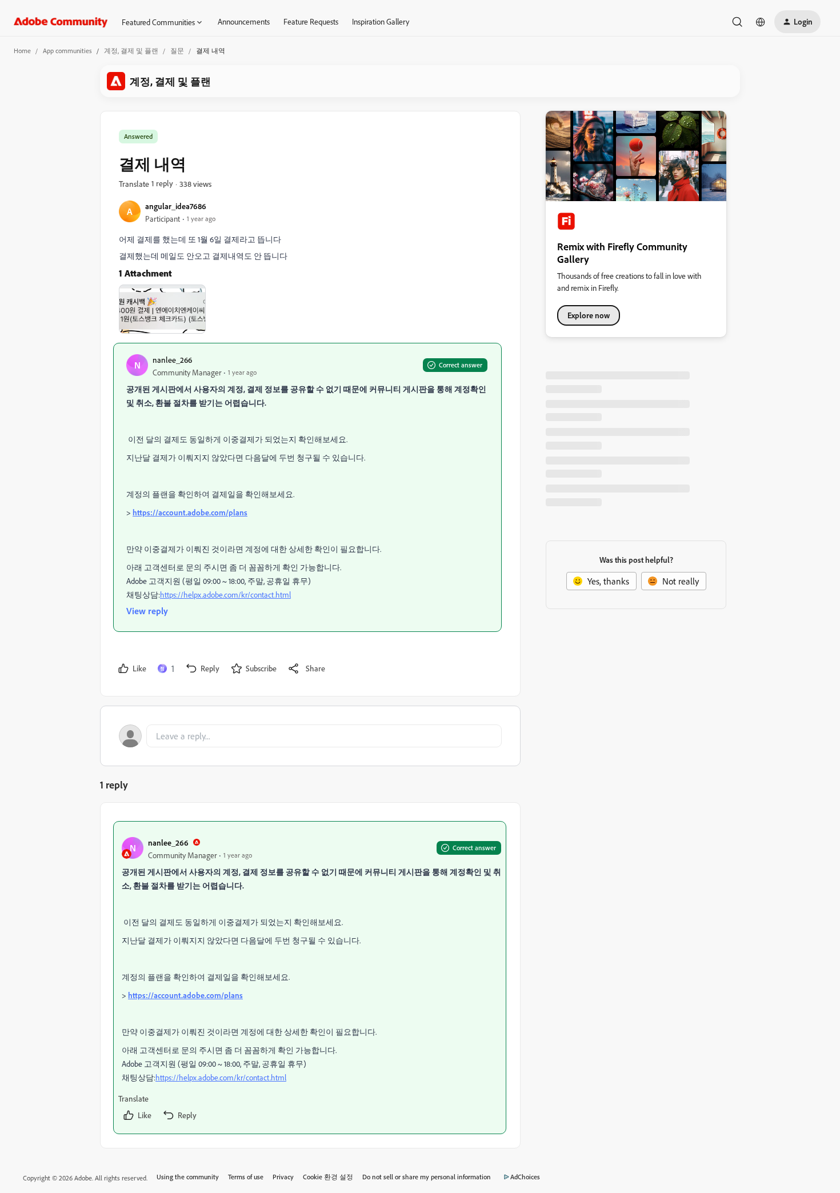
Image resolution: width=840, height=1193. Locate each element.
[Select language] (760, 22)
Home (22, 50)
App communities (67, 50)
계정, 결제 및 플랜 (131, 50)
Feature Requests (310, 21)
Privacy (283, 1176)
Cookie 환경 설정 (328, 1176)
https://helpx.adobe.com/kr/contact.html (225, 594)
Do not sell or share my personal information (426, 1176)
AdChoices (525, 1176)
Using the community (188, 1176)
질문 (177, 50)
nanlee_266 (172, 360)
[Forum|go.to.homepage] (61, 22)
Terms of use (245, 1176)
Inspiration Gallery (380, 21)
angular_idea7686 (175, 206)
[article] (309, 977)
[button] (797, 21)
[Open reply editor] (310, 736)
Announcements (244, 21)
